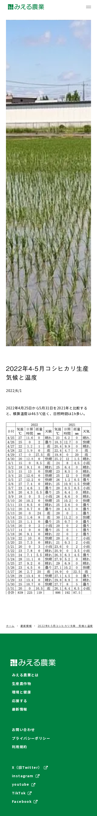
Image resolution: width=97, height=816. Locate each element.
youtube (20, 784)
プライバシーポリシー (31, 738)
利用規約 (19, 746)
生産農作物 (21, 683)
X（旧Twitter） (27, 767)
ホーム (10, 626)
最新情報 (26, 626)
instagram (23, 775)
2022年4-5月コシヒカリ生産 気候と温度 (65, 626)
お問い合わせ (23, 729)
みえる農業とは (25, 674)
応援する (19, 700)
